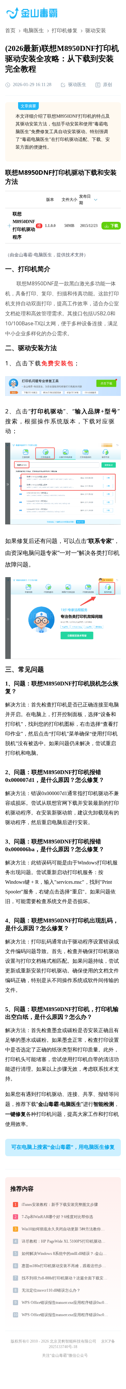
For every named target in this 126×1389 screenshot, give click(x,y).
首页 (10, 30)
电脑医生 (33, 30)
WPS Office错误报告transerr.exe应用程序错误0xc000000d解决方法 (65, 1302)
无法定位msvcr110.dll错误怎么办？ (51, 1290)
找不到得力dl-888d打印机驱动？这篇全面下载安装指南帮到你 (65, 1278)
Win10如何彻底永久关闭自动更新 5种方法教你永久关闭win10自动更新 (65, 1229)
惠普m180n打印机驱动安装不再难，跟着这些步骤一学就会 (65, 1266)
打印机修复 (65, 30)
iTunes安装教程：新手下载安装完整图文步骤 (60, 1204)
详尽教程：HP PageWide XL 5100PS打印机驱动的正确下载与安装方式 (65, 1241)
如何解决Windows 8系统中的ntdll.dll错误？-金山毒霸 (65, 1253)
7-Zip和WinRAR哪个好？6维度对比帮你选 (57, 1217)
